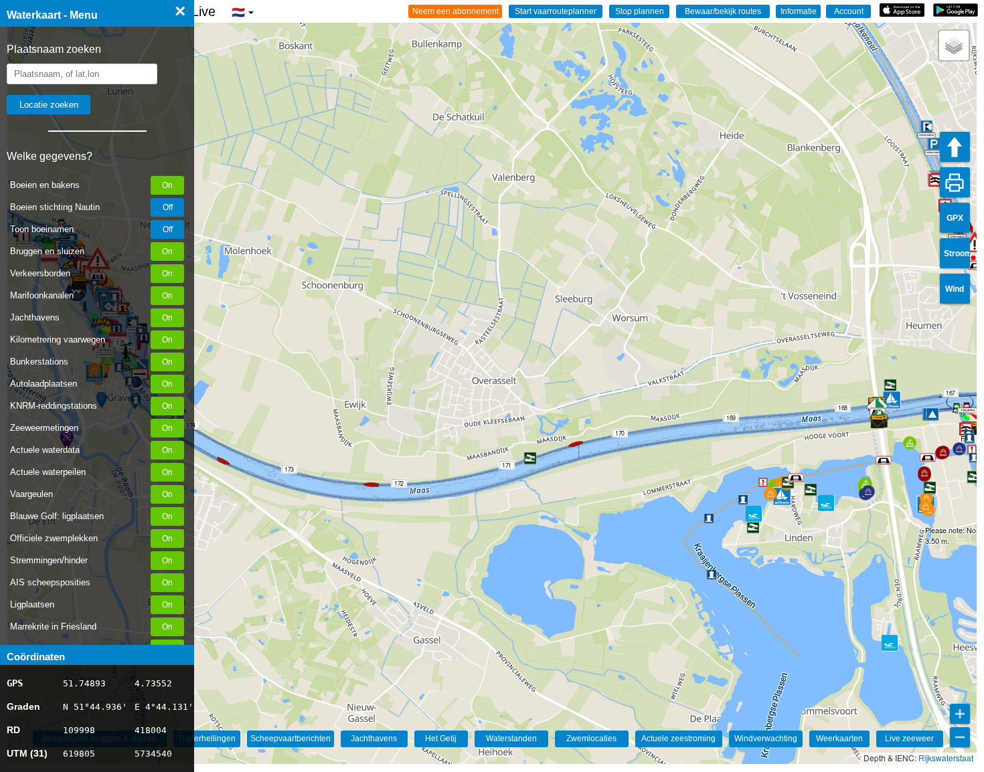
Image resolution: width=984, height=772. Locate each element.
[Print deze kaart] (955, 182)
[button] (956, 412)
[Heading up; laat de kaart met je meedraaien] (955, 147)
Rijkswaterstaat (945, 757)
